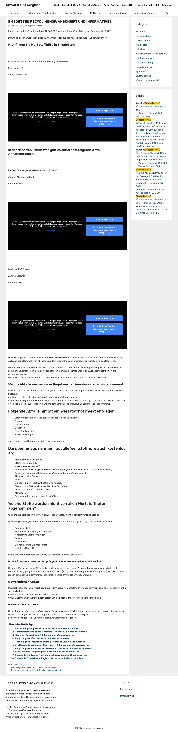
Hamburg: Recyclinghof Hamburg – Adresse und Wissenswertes (51, 631)
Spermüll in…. (128, 5)
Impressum (126, 689)
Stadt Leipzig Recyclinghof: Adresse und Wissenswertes (47, 651)
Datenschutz (127, 695)
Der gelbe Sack (143, 36)
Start (56, 5)
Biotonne (140, 31)
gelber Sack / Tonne (144, 13)
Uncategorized (143, 76)
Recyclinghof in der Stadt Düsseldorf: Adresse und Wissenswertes (53, 648)
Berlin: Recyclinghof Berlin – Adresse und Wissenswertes (47, 628)
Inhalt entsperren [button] (104, 110)
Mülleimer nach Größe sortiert (151, 53)
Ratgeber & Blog (144, 62)
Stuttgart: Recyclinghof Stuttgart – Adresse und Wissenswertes (52, 645)
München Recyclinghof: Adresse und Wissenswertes (44, 635)
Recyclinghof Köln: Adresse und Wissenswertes (42, 638)
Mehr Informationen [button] (47, 122)
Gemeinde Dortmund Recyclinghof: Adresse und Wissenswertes (51, 655)
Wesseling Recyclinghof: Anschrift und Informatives (33, 667)
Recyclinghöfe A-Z (71, 5)
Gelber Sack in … (111, 5)
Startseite (125, 682)
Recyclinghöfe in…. (92, 5)
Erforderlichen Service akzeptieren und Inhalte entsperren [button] (104, 121)
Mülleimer (14, 13)
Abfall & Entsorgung (23, 5)
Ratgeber (166, 5)
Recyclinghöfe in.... (19, 664)
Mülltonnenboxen (118, 13)
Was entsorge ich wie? (148, 5)
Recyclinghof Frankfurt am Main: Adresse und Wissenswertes (50, 641)
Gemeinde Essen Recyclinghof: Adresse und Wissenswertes (49, 658)
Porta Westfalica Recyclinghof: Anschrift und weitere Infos (37, 670)
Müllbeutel (141, 45)
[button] (167, 13)
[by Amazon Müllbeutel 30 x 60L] (151, 110)
